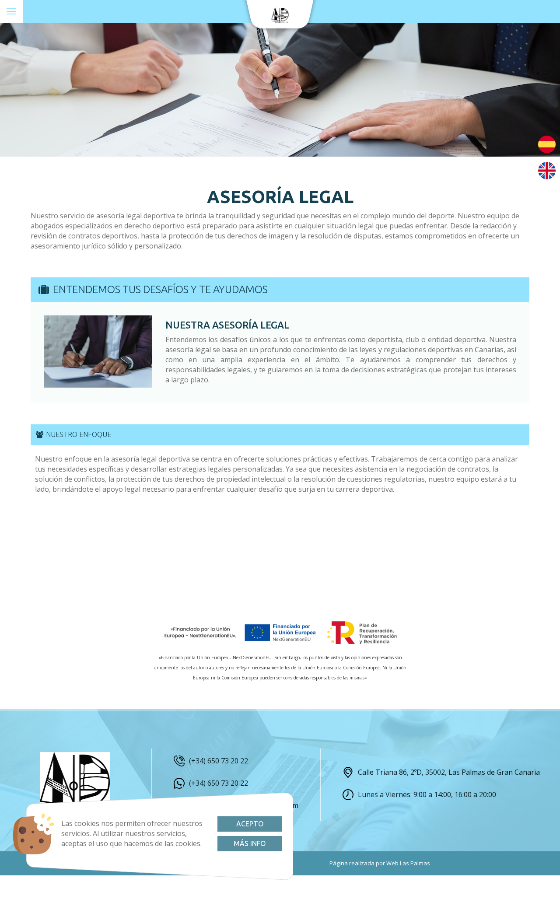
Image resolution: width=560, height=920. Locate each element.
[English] (547, 170)
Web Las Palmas (408, 863)
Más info (250, 843)
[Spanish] (547, 143)
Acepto (249, 824)
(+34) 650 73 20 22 (218, 761)
